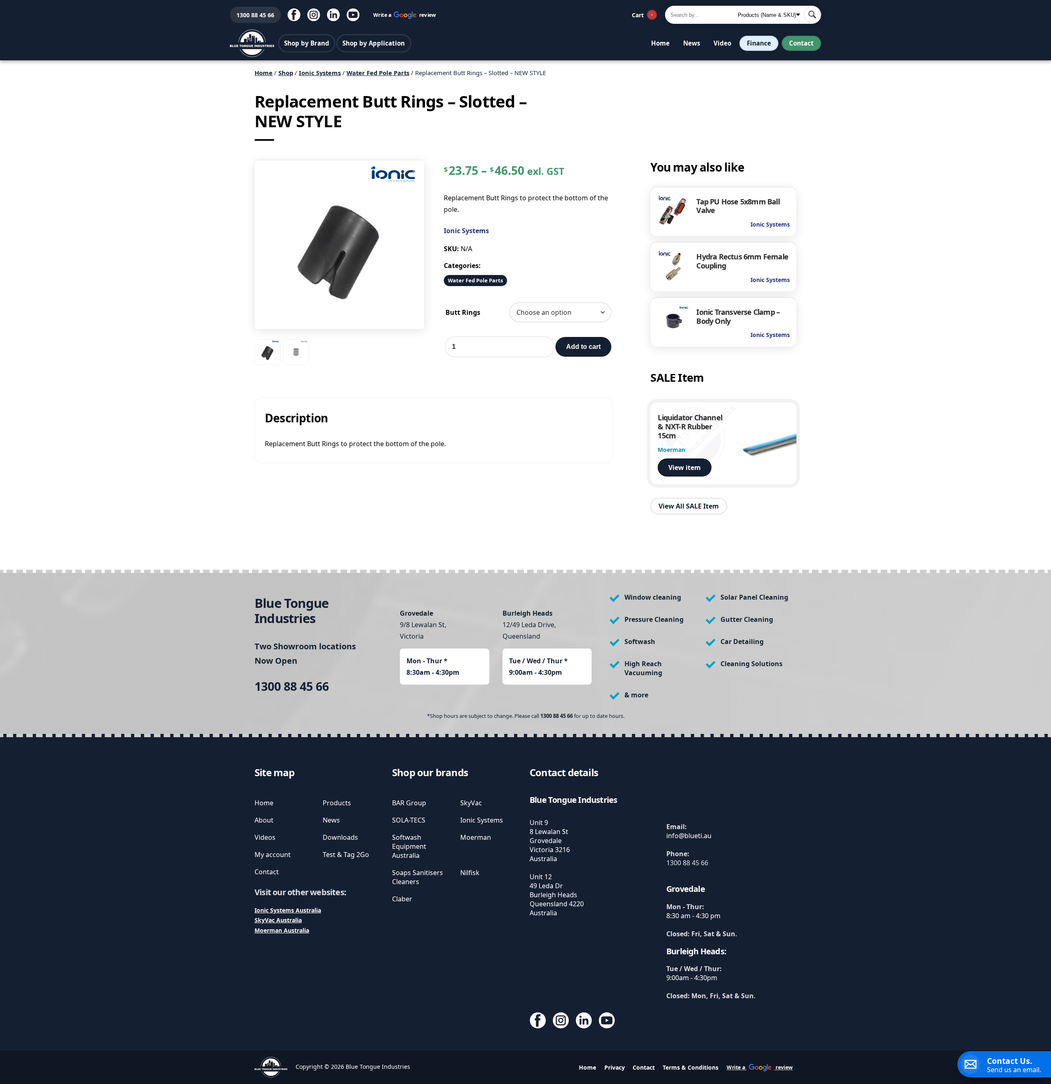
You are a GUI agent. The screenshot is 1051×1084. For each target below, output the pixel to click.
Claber (402, 898)
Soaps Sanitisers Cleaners (417, 877)
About (264, 820)
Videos (265, 837)
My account (273, 854)
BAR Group (409, 802)
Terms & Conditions (690, 1067)
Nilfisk (470, 872)
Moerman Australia (282, 930)
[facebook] (294, 15)
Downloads (340, 837)
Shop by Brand (306, 43)
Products (337, 802)
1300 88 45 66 (252, 15)
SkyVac (471, 802)
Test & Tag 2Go (346, 854)
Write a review (404, 14)
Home (660, 43)
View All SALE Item (689, 505)
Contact (801, 43)
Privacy (614, 1067)
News (691, 43)
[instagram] (314, 15)
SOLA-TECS (408, 820)
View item (684, 467)
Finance (759, 43)
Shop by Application (373, 43)
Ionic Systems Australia (288, 910)
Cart (642, 15)
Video (722, 43)
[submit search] (812, 15)
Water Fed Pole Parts (378, 73)
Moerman (475, 837)
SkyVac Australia (278, 920)
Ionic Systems (320, 73)
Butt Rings (462, 312)
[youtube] (353, 15)
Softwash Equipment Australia (409, 846)
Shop (285, 73)
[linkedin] (333, 15)
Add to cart (583, 346)
